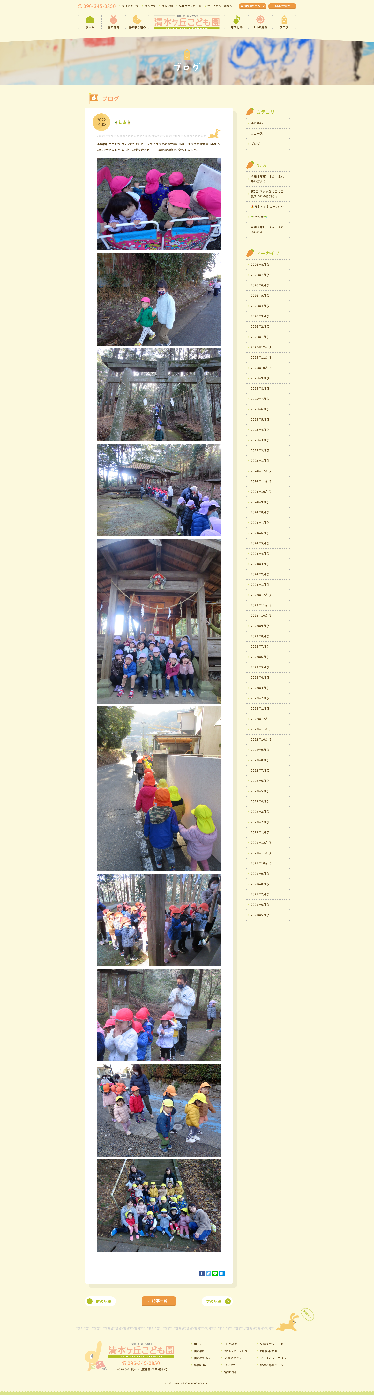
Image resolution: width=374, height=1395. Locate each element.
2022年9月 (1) (261, 750)
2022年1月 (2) (261, 832)
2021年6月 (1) (261, 905)
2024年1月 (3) (261, 585)
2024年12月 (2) (262, 471)
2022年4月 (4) (261, 801)
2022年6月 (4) (261, 781)
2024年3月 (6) (261, 564)
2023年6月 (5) (261, 657)
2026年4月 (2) (261, 306)
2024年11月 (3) (262, 481)
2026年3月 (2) (261, 316)
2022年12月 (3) (262, 719)
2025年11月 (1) (262, 357)
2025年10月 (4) (262, 368)
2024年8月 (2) (261, 512)
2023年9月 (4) (261, 626)
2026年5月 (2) (261, 296)
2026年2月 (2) (261, 327)
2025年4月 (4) (261, 430)
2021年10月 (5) (262, 863)
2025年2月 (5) (261, 450)
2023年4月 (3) (261, 677)
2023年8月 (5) (261, 636)
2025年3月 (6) (261, 440)
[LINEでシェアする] (215, 1273)
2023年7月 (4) (261, 647)
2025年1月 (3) (261, 461)
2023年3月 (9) (261, 688)
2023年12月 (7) (262, 595)
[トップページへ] (187, 22)
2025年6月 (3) (261, 409)
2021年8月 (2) (261, 884)
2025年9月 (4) (261, 378)
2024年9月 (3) (261, 502)
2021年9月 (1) (261, 874)
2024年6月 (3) (261, 533)
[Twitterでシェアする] (208, 1273)
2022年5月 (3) (261, 791)
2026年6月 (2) (261, 285)
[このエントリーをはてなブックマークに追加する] (222, 1273)
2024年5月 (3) (261, 543)
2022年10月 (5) (262, 739)
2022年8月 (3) (261, 760)
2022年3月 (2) (261, 812)
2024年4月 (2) (261, 554)
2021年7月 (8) (261, 894)
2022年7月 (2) (261, 770)
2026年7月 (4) (261, 275)
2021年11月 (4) (262, 853)
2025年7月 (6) (261, 399)
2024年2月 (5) (261, 574)
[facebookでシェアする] (202, 1273)
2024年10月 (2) (262, 492)
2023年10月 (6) (262, 616)
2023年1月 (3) (261, 708)
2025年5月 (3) (261, 419)
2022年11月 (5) (262, 729)
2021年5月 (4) (261, 915)
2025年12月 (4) (262, 347)
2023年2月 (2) (261, 698)
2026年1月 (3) (261, 337)
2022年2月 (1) (261, 822)
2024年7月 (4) (261, 523)
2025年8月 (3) (261, 388)
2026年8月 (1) (261, 265)
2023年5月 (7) (261, 667)
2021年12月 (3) (262, 843)
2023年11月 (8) (262, 605)
